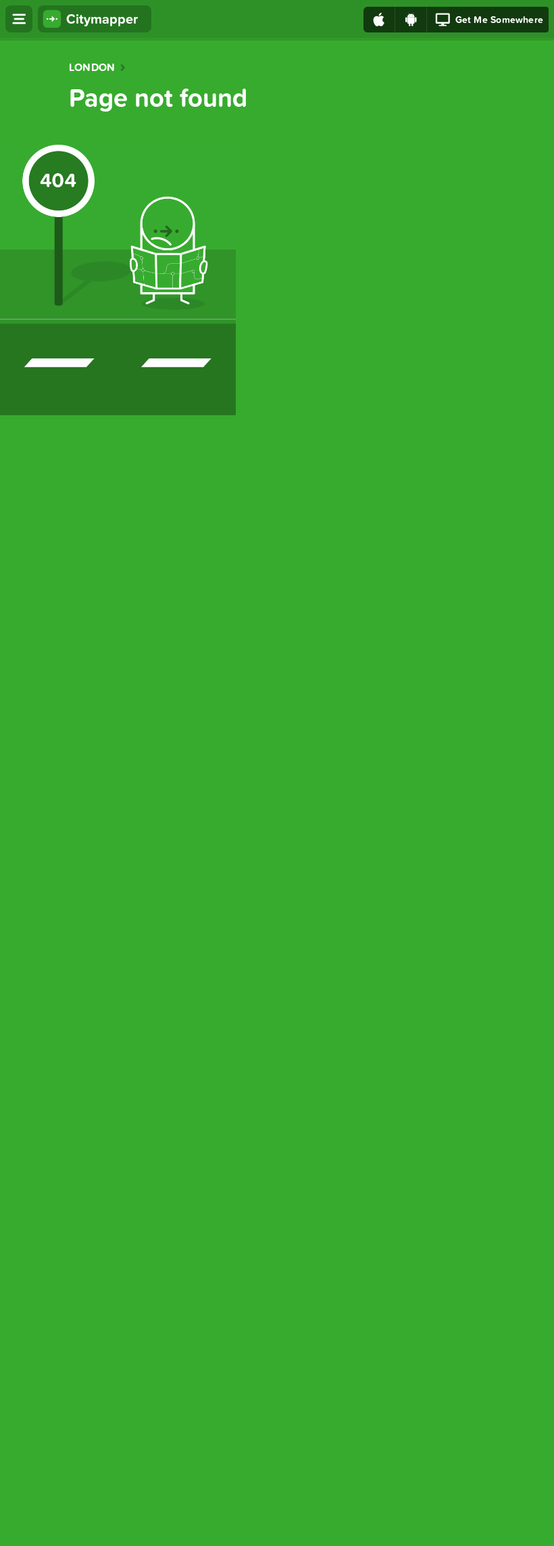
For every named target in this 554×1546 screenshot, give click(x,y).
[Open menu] (18, 18)
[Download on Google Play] (411, 19)
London (92, 67)
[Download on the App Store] (379, 19)
